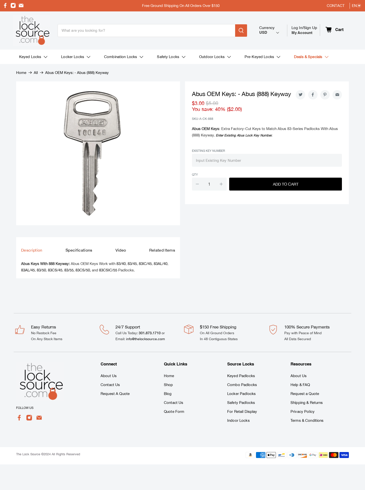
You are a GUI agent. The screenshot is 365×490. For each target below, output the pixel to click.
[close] (358, 5)
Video (120, 250)
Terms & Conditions (307, 420)
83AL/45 (28, 270)
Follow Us (25, 408)
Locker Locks (72, 57)
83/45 (132, 263)
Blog (168, 394)
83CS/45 (55, 270)
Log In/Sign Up (304, 30)
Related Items (162, 250)
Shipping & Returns (307, 402)
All (36, 72)
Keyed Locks (30, 57)
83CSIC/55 (108, 270)
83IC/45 (145, 263)
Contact (336, 5)
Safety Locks (168, 57)
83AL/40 (160, 263)
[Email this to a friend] (337, 94)
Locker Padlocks (241, 394)
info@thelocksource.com (145, 339)
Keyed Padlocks (241, 376)
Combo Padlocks (242, 385)
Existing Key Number (208, 151)
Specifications (79, 250)
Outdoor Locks (212, 57)
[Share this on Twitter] (300, 94)
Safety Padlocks (241, 402)
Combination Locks (120, 57)
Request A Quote (115, 394)
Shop (168, 385)
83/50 (41, 270)
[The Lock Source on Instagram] (13, 7)
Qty (195, 174)
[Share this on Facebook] (313, 94)
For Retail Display (242, 411)
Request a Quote (305, 394)
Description (31, 250)
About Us (109, 376)
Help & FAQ (300, 385)
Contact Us (110, 385)
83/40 (121, 263)
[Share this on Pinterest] (325, 94)
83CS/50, (83, 270)
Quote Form (174, 411)
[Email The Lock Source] (21, 7)
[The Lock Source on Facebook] (5, 7)
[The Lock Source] (31, 30)
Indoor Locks (238, 420)
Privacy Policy (303, 411)
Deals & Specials (308, 57)
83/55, (69, 270)
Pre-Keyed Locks (259, 57)
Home (21, 72)
